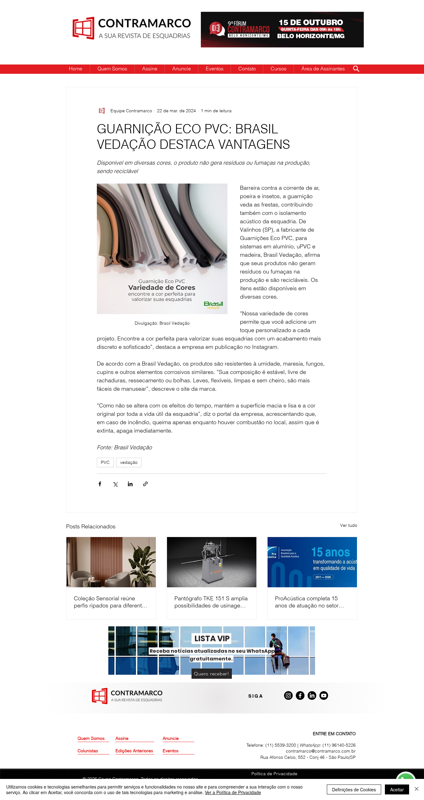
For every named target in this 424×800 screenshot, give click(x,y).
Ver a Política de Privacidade (233, 792)
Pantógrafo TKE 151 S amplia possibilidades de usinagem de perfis (211, 602)
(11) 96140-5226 (339, 745)
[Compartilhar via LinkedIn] (130, 484)
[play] (349, 17)
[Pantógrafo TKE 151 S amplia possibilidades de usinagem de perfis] (211, 562)
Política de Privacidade (274, 773)
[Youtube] (323, 695)
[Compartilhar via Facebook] (100, 484)
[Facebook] (300, 695)
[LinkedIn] (312, 695)
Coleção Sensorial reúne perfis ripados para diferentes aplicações (111, 602)
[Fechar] (416, 789)
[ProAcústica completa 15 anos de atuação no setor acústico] (312, 562)
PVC (105, 462)
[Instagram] (288, 695)
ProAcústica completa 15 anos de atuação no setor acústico (307, 602)
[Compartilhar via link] (145, 484)
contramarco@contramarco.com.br (321, 751)
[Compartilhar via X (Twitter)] (115, 484)
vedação (129, 462)
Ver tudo (348, 525)
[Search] (356, 68)
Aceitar (397, 789)
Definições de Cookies (354, 789)
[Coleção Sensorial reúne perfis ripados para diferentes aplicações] (111, 562)
